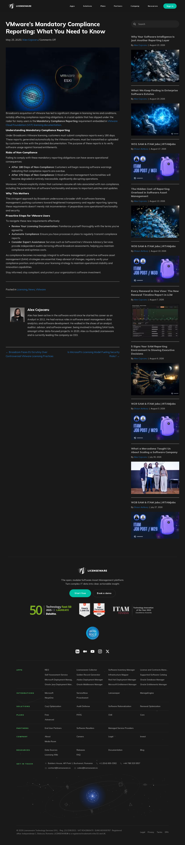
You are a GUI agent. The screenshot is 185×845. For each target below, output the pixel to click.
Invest (143, 736)
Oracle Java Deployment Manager (59, 684)
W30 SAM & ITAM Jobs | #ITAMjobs (153, 246)
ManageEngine (147, 693)
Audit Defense (83, 706)
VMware (41, 289)
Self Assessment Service (56, 674)
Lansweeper (114, 693)
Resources (23, 750)
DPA (167, 832)
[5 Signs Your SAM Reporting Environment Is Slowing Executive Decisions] (155, 378)
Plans (20, 715)
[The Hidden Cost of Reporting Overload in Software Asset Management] (155, 221)
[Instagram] (100, 651)
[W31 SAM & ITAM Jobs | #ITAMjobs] (155, 166)
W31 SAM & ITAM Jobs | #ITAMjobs (153, 144)
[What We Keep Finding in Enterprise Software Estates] (155, 119)
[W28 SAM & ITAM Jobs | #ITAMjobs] (155, 524)
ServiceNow (82, 693)
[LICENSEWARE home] (92, 570)
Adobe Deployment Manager (90, 679)
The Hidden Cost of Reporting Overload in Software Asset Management (150, 192)
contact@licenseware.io (59, 768)
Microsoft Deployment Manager (59, 679)
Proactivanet (82, 697)
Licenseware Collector (87, 670)
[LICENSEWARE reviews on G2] (92, 610)
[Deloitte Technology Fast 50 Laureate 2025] (51, 610)
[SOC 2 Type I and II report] (92, 633)
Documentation (115, 750)
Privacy (151, 832)
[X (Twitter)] (107, 651)
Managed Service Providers (121, 728)
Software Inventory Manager (121, 670)
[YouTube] (92, 651)
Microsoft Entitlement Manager (122, 684)
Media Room (50, 741)
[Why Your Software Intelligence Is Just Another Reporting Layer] (155, 65)
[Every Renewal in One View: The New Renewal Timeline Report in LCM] (155, 320)
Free (47, 714)
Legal (110, 736)
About (47, 736)
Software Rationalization (119, 706)
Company (22, 736)
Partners (22, 728)
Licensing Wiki (51, 754)
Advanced (49, 719)
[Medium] (85, 651)
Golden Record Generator (88, 674)
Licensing (22, 289)
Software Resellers (85, 728)
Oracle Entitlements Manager (153, 684)
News (31, 289)
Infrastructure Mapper (118, 674)
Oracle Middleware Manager (90, 684)
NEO (47, 670)
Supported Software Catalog (153, 674)
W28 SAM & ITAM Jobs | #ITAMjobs (153, 502)
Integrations (25, 693)
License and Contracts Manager (154, 670)
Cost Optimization (53, 706)
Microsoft (49, 693)
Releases (81, 750)
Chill (110, 714)
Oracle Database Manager (152, 679)
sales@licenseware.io (87, 768)
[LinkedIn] (77, 651)
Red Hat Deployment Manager (122, 679)
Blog (142, 750)
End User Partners (53, 728)
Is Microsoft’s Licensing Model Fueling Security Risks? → (93, 354)
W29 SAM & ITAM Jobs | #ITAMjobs (153, 403)
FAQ (79, 754)
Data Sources (51, 750)
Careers (80, 736)
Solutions (23, 706)
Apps (19, 670)
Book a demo (104, 593)
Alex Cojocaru (30, 39)
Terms (159, 832)
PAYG (79, 714)
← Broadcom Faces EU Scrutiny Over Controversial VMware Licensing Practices (29, 354)
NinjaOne (49, 697)
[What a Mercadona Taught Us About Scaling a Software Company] (155, 477)
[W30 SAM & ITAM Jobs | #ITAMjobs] (155, 268)
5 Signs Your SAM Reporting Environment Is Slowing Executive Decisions (152, 350)
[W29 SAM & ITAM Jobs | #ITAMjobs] (155, 426)
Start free (80, 593)
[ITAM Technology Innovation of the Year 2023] (133, 610)
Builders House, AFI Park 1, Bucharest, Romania (70, 763)
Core (142, 714)
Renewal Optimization (150, 706)
